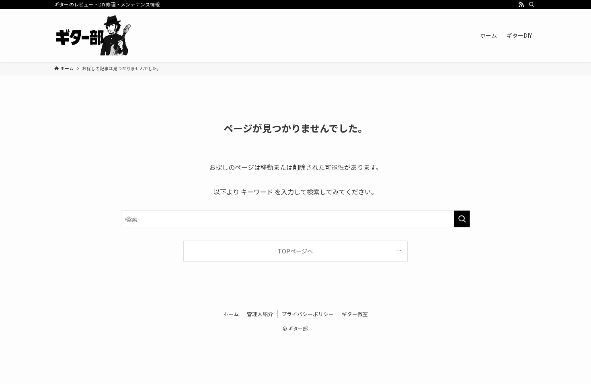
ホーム (231, 314)
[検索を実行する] (462, 218)
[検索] (531, 4)
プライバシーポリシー (307, 314)
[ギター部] (93, 35)
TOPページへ (295, 251)
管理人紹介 (260, 314)
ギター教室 (355, 314)
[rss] (521, 4)
